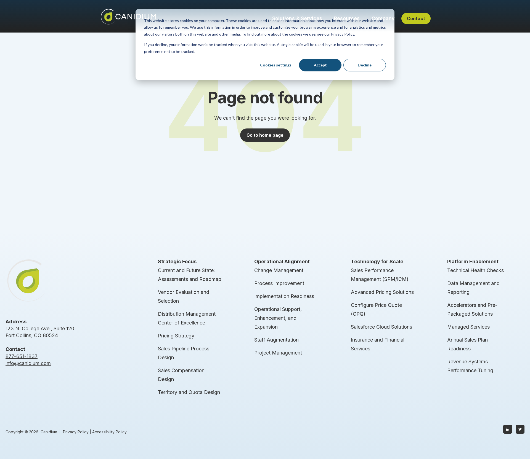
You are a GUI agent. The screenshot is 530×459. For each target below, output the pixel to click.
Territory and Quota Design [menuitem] (189, 392)
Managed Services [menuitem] (468, 327)
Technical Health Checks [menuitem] (475, 270)
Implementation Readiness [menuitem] (284, 296)
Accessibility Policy (109, 432)
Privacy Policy (76, 432)
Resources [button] (347, 18)
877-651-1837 (22, 356)
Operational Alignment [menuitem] (282, 261)
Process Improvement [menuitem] (279, 283)
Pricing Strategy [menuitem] (176, 336)
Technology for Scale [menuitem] (377, 261)
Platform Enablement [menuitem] (473, 261)
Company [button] (383, 18)
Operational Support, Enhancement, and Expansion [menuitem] (278, 318)
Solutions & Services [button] (297, 18)
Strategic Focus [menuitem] (177, 261)
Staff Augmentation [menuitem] (276, 340)
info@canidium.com (28, 363)
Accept (320, 65)
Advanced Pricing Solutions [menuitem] (382, 292)
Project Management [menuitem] (278, 353)
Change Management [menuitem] (278, 270)
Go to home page (265, 135)
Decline (365, 65)
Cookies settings (276, 65)
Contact (416, 18)
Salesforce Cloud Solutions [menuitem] (381, 327)
